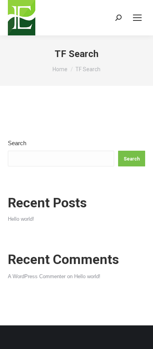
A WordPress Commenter (37, 276)
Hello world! (21, 219)
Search (17, 143)
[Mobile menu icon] (137, 18)
